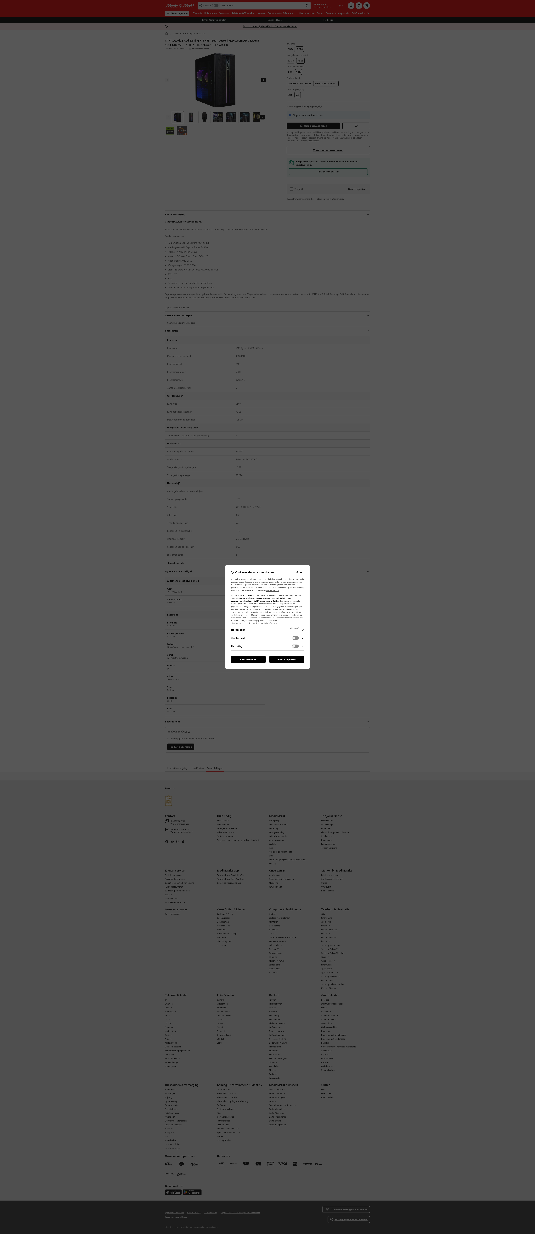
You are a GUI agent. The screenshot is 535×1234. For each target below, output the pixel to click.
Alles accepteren (286, 659)
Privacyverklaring (237, 623)
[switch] (295, 638)
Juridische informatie (269, 623)
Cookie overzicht (252, 623)
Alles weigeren (248, 659)
